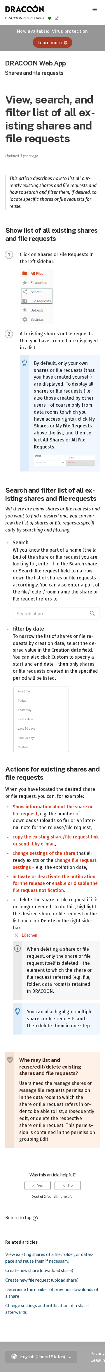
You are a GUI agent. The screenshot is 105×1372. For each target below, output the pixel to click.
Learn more (50, 42)
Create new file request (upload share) (41, 1280)
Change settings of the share (44, 853)
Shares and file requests (34, 73)
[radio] (37, 1185)
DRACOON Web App (35, 63)
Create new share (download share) (39, 1270)
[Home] (24, 10)
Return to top (18, 1217)
